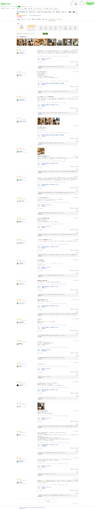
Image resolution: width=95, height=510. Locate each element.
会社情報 (20, 507)
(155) (52, 19)
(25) (38, 19)
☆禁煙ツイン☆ (44, 84)
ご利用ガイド (73, 1)
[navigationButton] (77, 42)
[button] (19, 42)
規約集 (40, 507)
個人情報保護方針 (26, 507)
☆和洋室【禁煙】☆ (44, 350)
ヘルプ (70, 1)
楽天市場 (87, 1)
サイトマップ (78, 1)
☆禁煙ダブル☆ (44, 59)
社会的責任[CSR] (32, 507)
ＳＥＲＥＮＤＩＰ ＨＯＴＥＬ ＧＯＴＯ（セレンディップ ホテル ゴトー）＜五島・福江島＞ (46, 13)
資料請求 (43, 507)
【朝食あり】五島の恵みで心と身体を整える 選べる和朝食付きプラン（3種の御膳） (53, 83)
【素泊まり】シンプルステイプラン (46, 58)
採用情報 (37, 507)
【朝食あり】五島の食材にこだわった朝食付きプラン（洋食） (50, 104)
